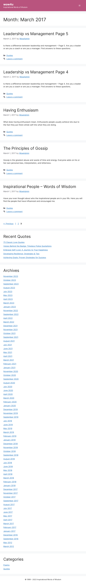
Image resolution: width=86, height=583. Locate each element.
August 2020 (9, 383)
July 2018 (7, 463)
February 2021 (9, 364)
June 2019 (8, 425)
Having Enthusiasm (20, 110)
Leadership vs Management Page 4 (35, 72)
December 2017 (10, 489)
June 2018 (8, 466)
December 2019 (10, 409)
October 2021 (9, 333)
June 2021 (8, 348)
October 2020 (9, 375)
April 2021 (7, 356)
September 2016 (10, 539)
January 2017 (9, 531)
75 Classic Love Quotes (14, 242)
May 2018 (7, 470)
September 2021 (10, 337)
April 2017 (7, 520)
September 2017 (10, 501)
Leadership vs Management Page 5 (35, 33)
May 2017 (7, 516)
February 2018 (9, 482)
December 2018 (10, 444)
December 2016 (10, 535)
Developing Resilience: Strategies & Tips (21, 254)
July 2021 (7, 345)
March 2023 (8, 303)
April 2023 (8, 299)
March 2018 (8, 478)
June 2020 (8, 390)
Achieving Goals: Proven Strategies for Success (24, 257)
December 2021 (10, 326)
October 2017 (9, 497)
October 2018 (9, 451)
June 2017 (8, 512)
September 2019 (10, 417)
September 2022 (10, 314)
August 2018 (9, 459)
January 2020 (9, 406)
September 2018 (10, 455)
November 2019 (10, 413)
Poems (6, 565)
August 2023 (9, 288)
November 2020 (10, 371)
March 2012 (8, 546)
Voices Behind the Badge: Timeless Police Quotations (27, 246)
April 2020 (8, 394)
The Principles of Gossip (25, 148)
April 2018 (7, 474)
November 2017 (10, 493)
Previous (8, 224)
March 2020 (8, 398)
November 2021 (10, 329)
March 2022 (8, 322)
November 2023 (10, 276)
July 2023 (7, 291)
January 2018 (9, 485)
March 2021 (8, 360)
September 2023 (11, 284)
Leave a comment (14, 59)
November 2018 (10, 447)
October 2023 (9, 280)
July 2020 (7, 387)
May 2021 (7, 352)
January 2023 (9, 307)
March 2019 (8, 432)
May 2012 (7, 542)
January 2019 (9, 440)
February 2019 (9, 436)
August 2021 (9, 341)
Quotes (9, 55)
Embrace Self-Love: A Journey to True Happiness (25, 250)
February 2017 (9, 527)
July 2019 (7, 421)
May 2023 (7, 295)
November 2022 (10, 310)
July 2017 (7, 508)
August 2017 (9, 504)
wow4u (8, 4)
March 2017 (8, 523)
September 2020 (11, 379)
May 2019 (7, 428)
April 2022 (8, 318)
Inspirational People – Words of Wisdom (39, 186)
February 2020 (10, 402)
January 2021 (9, 368)
